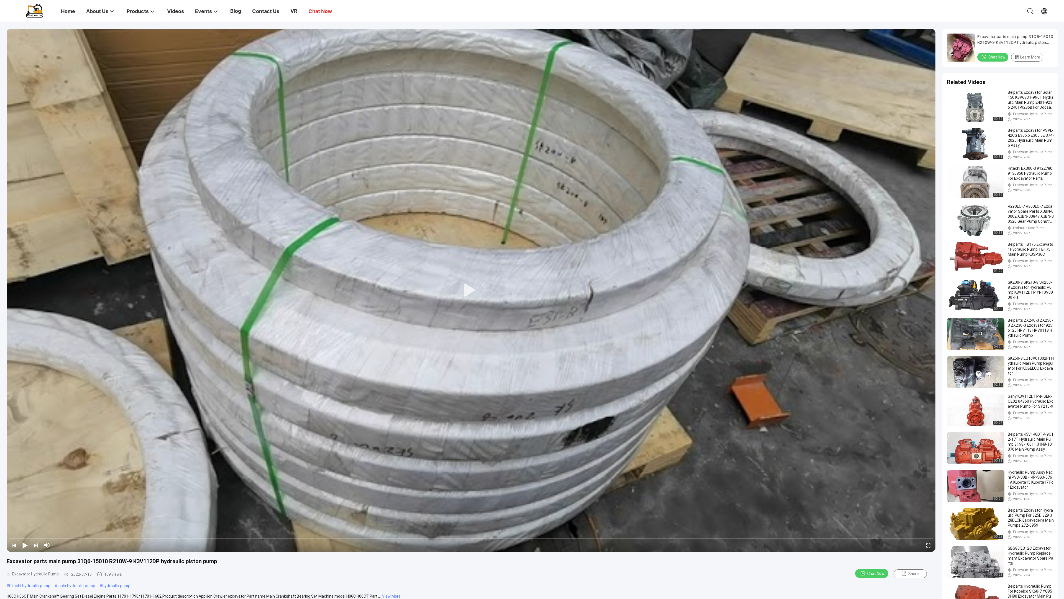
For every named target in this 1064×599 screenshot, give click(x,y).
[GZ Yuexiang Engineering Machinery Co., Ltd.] (34, 10)
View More (391, 596)
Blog (235, 11)
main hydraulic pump (76, 585)
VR (293, 11)
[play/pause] (24, 545)
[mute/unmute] (47, 545)
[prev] (13, 545)
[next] (36, 545)
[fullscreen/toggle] (928, 545)
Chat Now (875, 573)
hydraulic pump (116, 585)
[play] (471, 290)
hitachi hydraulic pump (29, 585)
